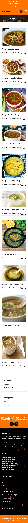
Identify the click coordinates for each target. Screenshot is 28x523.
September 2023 (8, 387)
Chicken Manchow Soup (12, 78)
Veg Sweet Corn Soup (11, 181)
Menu (3, 485)
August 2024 (7, 384)
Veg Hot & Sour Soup (11, 115)
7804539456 (14, 1)
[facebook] (12, 6)
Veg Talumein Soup (10, 325)
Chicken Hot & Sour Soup (12, 144)
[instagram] (15, 6)
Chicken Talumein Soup (12, 362)
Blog (5, 401)
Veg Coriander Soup (10, 254)
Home (4, 480)
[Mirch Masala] (6, 11)
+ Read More (23, 53)
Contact (4, 488)
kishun (14, 52)
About (4, 483)
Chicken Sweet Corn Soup (13, 210)
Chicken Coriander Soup (12, 284)
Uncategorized (8, 405)
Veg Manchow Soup (10, 49)
